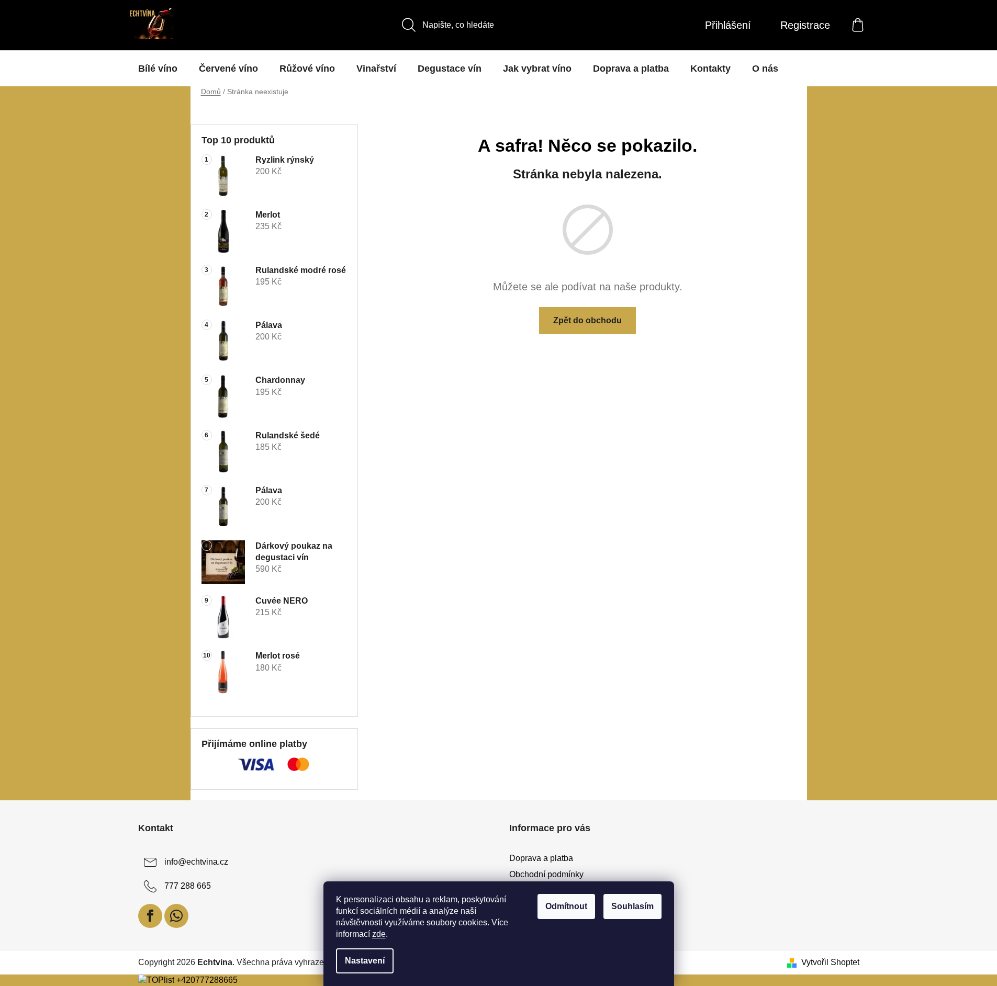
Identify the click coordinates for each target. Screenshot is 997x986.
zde (379, 934)
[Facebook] (150, 916)
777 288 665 (187, 886)
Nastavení (365, 960)
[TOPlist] (156, 980)
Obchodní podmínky (546, 874)
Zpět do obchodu (587, 320)
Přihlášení (728, 25)
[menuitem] (158, 68)
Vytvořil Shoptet (830, 962)
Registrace (805, 25)
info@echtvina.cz (196, 862)
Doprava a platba (541, 858)
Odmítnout (566, 906)
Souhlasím (632, 906)
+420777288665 (207, 980)
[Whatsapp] (176, 916)
